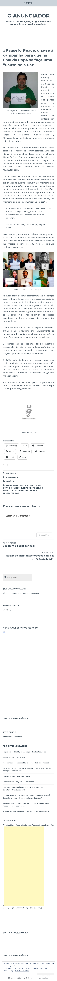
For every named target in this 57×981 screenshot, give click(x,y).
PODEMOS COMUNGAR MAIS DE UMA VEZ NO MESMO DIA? (26, 811)
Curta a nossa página (15, 718)
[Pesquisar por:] (17, 577)
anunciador (12, 477)
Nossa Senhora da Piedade (14, 757)
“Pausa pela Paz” (33, 485)
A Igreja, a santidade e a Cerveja (16, 776)
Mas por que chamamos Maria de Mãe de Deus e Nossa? (26, 763)
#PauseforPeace (14, 485)
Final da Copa (10, 490)
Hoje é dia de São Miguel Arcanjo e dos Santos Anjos (24, 752)
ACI (43, 74)
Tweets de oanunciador (12, 737)
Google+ (7, 610)
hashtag (23, 490)
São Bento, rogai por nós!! (19, 544)
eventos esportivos (32, 488)
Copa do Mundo (11, 488)
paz (17, 493)
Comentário (44, 535)
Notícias (10, 481)
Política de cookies (22, 971)
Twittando (9, 732)
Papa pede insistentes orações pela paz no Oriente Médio (29, 556)
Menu (29, 3)
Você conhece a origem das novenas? (18, 782)
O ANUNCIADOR (28, 16)
